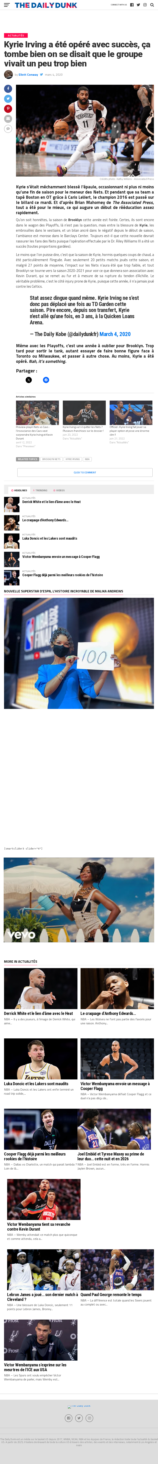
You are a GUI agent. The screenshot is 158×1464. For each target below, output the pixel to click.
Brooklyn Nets (51, 459)
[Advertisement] (79, 746)
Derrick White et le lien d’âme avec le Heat (51, 502)
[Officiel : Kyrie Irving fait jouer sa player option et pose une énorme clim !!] (131, 413)
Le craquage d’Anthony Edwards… (45, 520)
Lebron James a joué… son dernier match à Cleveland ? (42, 1297)
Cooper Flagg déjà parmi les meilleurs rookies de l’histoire (62, 575)
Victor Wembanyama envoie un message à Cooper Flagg (61, 557)
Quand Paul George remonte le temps (111, 1294)
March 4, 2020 (115, 334)
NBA (87, 459)
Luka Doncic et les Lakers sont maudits (49, 538)
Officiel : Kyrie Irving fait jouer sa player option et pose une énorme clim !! (129, 431)
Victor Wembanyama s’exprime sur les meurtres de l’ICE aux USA (35, 1367)
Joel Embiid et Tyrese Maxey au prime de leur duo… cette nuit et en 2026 (110, 1156)
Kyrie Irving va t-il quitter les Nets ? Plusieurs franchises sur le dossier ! (83, 429)
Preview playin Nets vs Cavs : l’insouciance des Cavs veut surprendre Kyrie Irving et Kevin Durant (34, 432)
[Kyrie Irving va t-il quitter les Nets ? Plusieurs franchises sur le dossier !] (84, 413)
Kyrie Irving (73, 459)
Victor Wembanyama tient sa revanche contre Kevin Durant (38, 1227)
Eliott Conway (28, 74)
